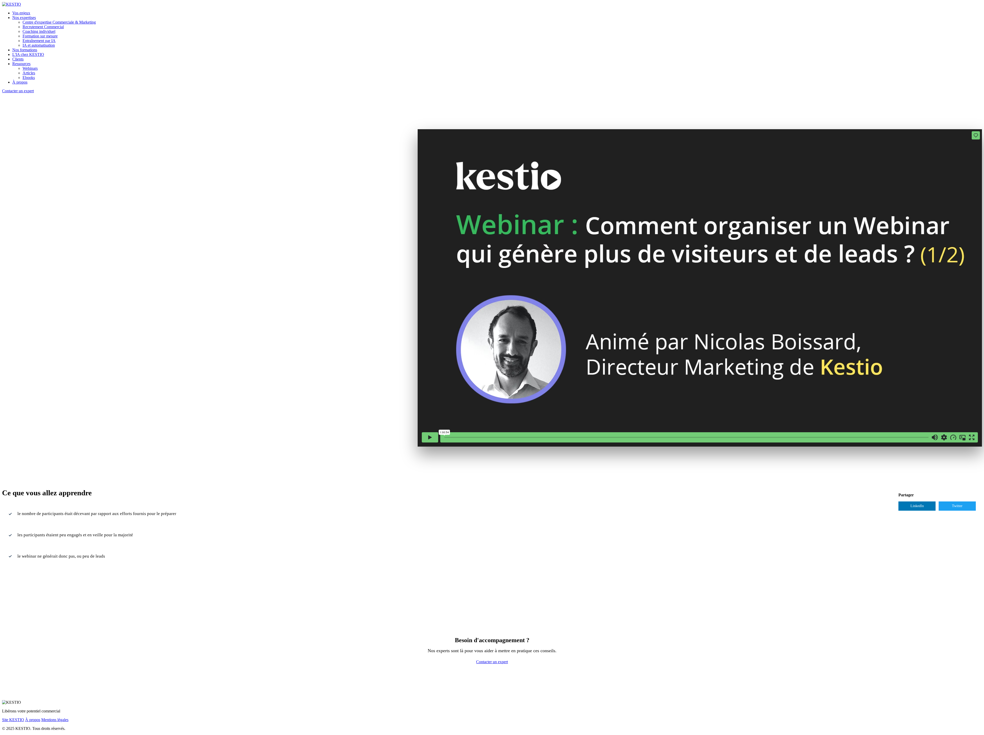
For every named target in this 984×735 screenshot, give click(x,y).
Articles (29, 73)
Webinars (30, 68)
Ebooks (29, 77)
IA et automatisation (39, 45)
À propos (19, 82)
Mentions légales (54, 720)
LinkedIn (917, 506)
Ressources (21, 64)
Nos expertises (24, 17)
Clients (18, 59)
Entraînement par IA (39, 40)
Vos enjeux (21, 13)
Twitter (957, 506)
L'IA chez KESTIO (28, 54)
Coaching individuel (39, 31)
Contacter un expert (18, 91)
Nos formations (24, 50)
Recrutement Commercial (43, 27)
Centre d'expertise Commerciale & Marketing (59, 22)
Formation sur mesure (40, 36)
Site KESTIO (13, 720)
